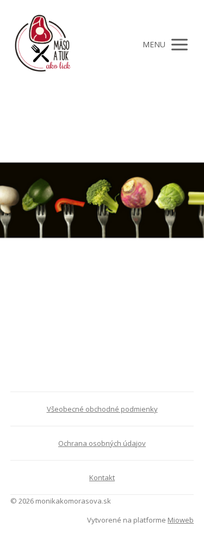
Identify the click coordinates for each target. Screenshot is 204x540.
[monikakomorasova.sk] (43, 44)
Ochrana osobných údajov (102, 443)
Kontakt (102, 477)
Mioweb (181, 520)
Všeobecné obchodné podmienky (102, 409)
